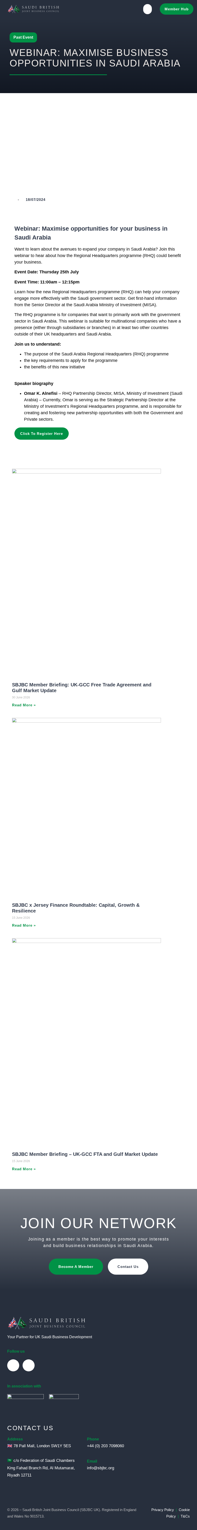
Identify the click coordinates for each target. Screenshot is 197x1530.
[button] (147, 9)
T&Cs (185, 1516)
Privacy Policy (162, 1510)
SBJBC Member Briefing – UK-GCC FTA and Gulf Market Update (85, 1154)
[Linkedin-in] (13, 1365)
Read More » (24, 705)
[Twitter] (29, 1365)
